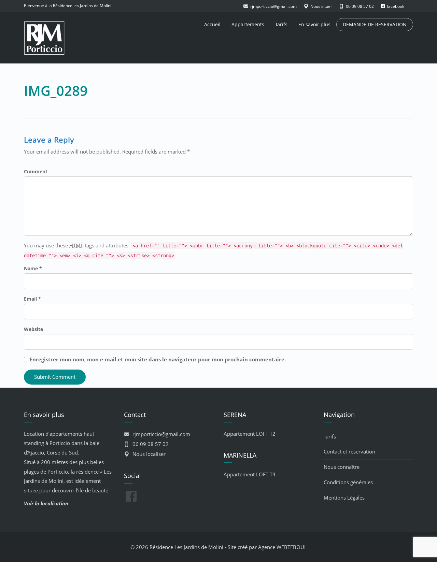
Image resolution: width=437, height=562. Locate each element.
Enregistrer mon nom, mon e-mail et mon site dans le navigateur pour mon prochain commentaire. (158, 359)
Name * (33, 268)
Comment (35, 171)
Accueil (212, 24)
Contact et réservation (349, 451)
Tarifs (281, 24)
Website (33, 329)
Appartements (247, 24)
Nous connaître (342, 466)
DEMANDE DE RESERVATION (375, 24)
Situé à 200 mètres (46, 462)
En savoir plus (314, 24)
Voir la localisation (46, 503)
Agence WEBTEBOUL (282, 547)
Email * (32, 299)
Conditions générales (348, 482)
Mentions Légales (344, 497)
